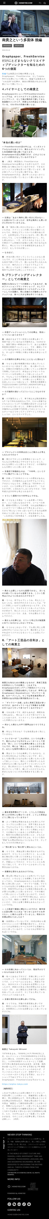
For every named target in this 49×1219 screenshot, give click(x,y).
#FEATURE (19, 46)
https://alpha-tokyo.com (15, 1084)
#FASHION (7, 46)
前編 (4, 74)
